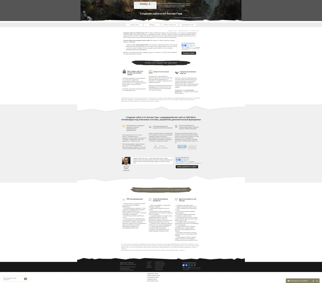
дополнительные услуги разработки (136, 49)
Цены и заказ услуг (149, 266)
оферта (122, 264)
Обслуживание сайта (152, 280)
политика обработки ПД (130, 264)
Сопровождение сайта (188, 24)
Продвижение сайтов (152, 273)
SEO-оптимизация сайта (153, 275)
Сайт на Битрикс (159, 265)
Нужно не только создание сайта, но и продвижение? (187, 17)
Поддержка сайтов (152, 279)
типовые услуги (147, 52)
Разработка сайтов (160, 263)
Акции (148, 263)
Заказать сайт (159, 269)
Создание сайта (134, 24)
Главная (149, 262)
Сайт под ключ (159, 267)
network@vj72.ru (190, 43)
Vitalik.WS (126, 170)
